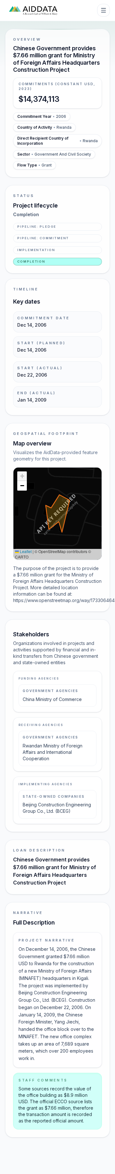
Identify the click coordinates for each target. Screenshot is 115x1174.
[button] (22, 476)
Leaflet (25, 551)
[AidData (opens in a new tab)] (33, 10)
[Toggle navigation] (103, 10)
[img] (57, 514)
